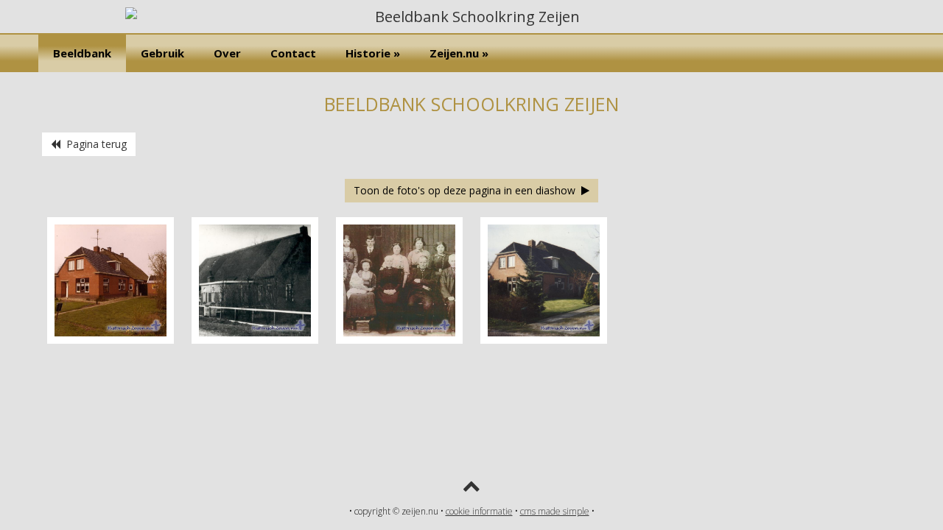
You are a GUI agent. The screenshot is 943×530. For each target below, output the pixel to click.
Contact (293, 53)
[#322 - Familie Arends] (399, 340)
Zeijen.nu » (459, 53)
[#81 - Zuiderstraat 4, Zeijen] (110, 340)
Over (227, 53)
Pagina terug (93, 144)
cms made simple (554, 511)
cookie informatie (479, 511)
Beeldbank (82, 53)
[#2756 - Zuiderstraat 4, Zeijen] (543, 340)
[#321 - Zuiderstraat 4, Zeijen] (255, 340)
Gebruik (162, 53)
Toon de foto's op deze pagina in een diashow (467, 190)
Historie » (373, 53)
